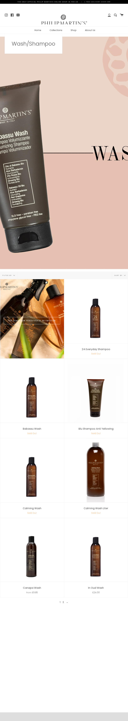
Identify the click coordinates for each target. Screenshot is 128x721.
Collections (56, 30)
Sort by (118, 275)
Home (37, 30)
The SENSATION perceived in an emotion (32, 320)
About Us (90, 30)
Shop (73, 30)
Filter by (7, 275)
